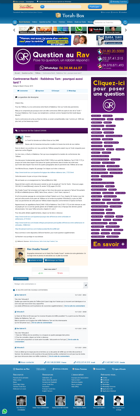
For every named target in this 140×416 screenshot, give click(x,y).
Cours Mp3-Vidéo (19, 384)
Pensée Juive (110, 196)
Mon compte (19, 2)
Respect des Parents (100, 206)
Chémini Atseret (97, 136)
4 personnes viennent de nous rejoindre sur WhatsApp (55, 1)
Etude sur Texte (80, 22)
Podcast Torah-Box (48, 389)
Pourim (106, 199)
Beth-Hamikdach (98, 126)
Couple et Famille (98, 149)
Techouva (96, 220)
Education (96, 152)
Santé (109, 210)
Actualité (107, 116)
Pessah (96, 199)
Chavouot (108, 132)
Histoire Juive (108, 163)
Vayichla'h (116, 233)
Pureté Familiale (98, 203)
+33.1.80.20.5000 (53, 362)
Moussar (96, 193)
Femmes (62, 22)
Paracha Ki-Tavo (18, 12)
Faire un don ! (76, 380)
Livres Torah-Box (47, 384)
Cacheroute (108, 129)
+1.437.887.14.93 (112, 362)
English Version (47, 391)
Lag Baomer (96, 179)
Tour (56, 241)
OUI (41, 273)
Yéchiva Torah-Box (19, 387)
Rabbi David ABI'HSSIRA (60, 408)
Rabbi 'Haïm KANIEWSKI (41, 408)
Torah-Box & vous (112, 226)
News (15, 382)
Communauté (97, 142)
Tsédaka (118, 230)
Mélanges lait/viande (99, 189)
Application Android (109, 391)
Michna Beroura (34, 241)
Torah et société (97, 226)
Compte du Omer (111, 142)
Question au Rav (45, 22)
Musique (91, 22)
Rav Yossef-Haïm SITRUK (119, 409)
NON (61, 273)
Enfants (70, 22)
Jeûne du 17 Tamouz (99, 173)
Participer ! (95, 6)
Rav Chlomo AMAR (79, 408)
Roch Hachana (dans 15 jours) (33, 12)
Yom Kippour (112, 236)
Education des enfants (100, 156)
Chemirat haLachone (114, 136)
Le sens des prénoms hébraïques (103, 183)
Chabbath (96, 132)
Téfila (107, 220)
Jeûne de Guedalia (98, 169)
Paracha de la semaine (20, 378)
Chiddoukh (107, 139)
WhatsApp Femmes (109, 387)
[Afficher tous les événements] (37, 1)
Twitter (104, 378)
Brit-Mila (96, 129)
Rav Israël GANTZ (99, 408)
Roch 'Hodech (115, 206)
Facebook (105, 380)
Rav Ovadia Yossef (37, 249)
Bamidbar (119, 119)
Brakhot (110, 126)
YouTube (105, 382)
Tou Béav (95, 230)
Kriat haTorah (106, 176)
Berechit (107, 122)
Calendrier (115, 12)
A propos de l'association (80, 378)
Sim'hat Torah (97, 216)
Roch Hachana (24, 22)
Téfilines (37, 73)
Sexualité (110, 213)
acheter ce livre (36, 260)
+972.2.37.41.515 (83, 362)
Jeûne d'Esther (113, 166)
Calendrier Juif (47, 378)
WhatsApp (105, 384)
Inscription (30, 2)
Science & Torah (98, 213)
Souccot (109, 216)
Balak (110, 119)
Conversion (97, 146)
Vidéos (34, 22)
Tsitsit (95, 233)
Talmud (119, 216)
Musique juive (108, 193)
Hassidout (96, 163)
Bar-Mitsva (96, 122)
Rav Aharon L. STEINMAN (21, 409)
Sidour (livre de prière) (49, 380)
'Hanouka (96, 116)
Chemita (96, 139)
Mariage (110, 186)
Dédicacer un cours (19, 389)
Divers (120, 149)
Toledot (113, 223)
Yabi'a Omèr (42, 241)
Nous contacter (27, 362)
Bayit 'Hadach (51, 241)
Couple (108, 146)
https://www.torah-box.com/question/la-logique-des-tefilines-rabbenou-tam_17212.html (44, 172)
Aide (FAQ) (75, 387)
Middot (112, 189)
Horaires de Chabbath (49, 382)
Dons (55, 22)
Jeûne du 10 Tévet (115, 169)
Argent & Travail (98, 119)
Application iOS (107, 389)
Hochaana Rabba (98, 166)
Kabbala (95, 176)
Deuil (110, 149)
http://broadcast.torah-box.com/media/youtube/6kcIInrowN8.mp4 (37, 229)
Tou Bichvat (106, 230)
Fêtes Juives (17, 380)
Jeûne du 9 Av (116, 173)
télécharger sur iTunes (55, 260)
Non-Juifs (120, 193)
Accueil (17, 73)
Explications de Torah (100, 159)
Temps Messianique (99, 223)
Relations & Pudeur (114, 203)
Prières (116, 199)
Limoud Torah (97, 186)
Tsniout (105, 233)
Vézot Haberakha (98, 236)
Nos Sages (96, 196)
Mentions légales (77, 382)
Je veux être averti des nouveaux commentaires (32, 290)
